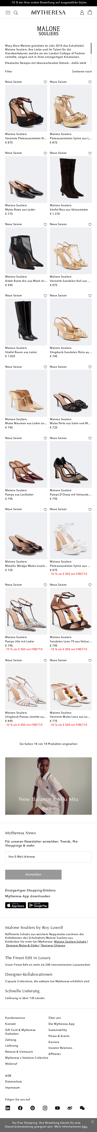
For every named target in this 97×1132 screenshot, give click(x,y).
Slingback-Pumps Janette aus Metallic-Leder (35, 717)
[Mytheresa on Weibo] (70, 1108)
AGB (8, 1076)
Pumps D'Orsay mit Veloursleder (71, 494)
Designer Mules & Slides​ (22, 945)
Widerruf (11, 1064)
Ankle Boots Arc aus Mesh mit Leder (29, 281)
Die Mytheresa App (61, 1024)
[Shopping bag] (90, 12)
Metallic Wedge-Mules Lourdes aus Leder (33, 566)
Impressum (12, 1087)
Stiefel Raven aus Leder (21, 352)
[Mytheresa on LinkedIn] (8, 1108)
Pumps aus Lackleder (19, 494)
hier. (85, 1126)
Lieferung (11, 1046)
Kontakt (10, 1024)
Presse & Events (58, 1036)
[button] (45, 82)
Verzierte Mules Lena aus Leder (71, 717)
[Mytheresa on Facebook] (20, 1108)
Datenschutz (13, 1081)
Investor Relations (60, 1048)
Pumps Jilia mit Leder (19, 641)
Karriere (53, 1042)
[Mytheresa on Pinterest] (32, 1108)
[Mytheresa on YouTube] (57, 1108)
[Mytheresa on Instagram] (45, 1108)
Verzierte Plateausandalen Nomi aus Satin (33, 138)
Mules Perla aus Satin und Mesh (71, 423)
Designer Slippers (53, 945)
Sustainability (57, 1030)
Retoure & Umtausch (19, 1052)
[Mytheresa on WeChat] (82, 1108)
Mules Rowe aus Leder (20, 210)
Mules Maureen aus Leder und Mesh (29, 423)
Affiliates (54, 1054)
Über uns (54, 1018)
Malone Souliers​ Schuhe (70, 942)
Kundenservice (15, 1018)
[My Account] (82, 12)
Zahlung (10, 1040)
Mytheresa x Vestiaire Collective (26, 1058)
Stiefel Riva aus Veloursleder (69, 210)
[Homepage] (48, 12)
